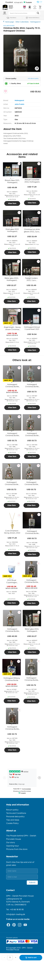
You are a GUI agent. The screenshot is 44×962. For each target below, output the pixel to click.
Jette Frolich (19, 104)
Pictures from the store (16, 849)
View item (12, 203)
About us (11, 831)
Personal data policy (15, 817)
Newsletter (12, 856)
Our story (10, 842)
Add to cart (32, 957)
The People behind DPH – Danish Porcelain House (21, 837)
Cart (40, 8)
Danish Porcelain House (11, 7)
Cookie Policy (12, 823)
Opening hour (12, 846)
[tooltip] (12, 181)
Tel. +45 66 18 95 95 (15, 909)
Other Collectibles (22, 22)
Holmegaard (19, 100)
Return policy (12, 810)
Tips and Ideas (12, 820)
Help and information (17, 805)
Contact (10, 890)
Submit (32, 882)
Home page (9, 22)
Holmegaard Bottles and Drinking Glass (4, 21)
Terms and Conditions (16, 813)
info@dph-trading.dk (15, 914)
